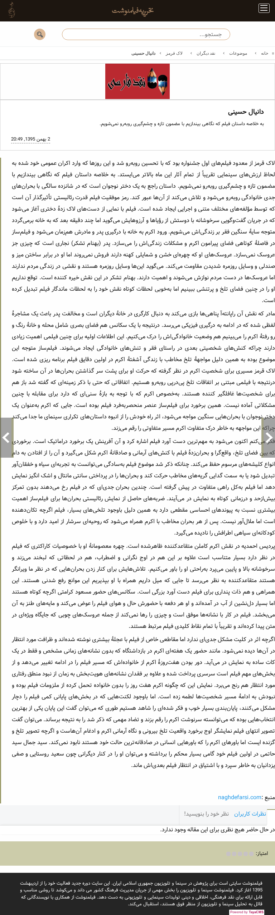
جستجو (39, 34)
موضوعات (238, 53)
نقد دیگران (206, 53)
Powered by (247, 912)
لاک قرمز (174, 53)
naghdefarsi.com (239, 797)
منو (261, 9)
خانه (264, 53)
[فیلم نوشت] (128, 14)
